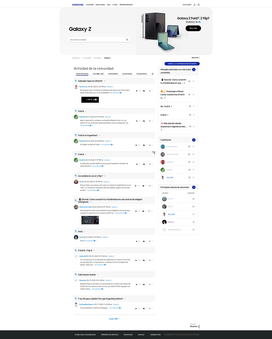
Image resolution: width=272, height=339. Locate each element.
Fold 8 (81, 111)
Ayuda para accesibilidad (85, 335)
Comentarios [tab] (113, 74)
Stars (108, 5)
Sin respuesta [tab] (142, 74)
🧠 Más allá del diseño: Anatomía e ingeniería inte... (174, 125)
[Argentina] (77, 5)
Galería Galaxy (100, 5)
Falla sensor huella (87, 274)
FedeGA (82, 117)
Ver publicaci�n (116, 93)
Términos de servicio (109, 335)
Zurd (81, 237)
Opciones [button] (195, 58)
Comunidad (90, 5)
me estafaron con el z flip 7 (90, 176)
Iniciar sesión (187, 5)
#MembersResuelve (126, 5)
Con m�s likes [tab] (98, 74)
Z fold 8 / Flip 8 (85, 250)
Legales (141, 335)
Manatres (82, 280)
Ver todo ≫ (178, 69)
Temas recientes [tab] (82, 74)
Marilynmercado (85, 207)
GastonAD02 (84, 256)
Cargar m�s (113, 319)
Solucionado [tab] (127, 74)
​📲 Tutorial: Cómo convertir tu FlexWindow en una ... (173, 81)
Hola (80, 231)
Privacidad (128, 335)
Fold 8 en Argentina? (88, 135)
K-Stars (115, 5)
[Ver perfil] (76, 86)
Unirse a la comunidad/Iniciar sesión (182, 64)
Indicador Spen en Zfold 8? (90, 81)
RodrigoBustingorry (86, 304)
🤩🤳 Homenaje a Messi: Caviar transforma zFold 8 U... (172, 94)
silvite (81, 182)
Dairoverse (83, 87)
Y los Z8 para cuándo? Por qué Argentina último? (100, 298)
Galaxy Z (110, 87)
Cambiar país (155, 335)
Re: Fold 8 (165, 106)
